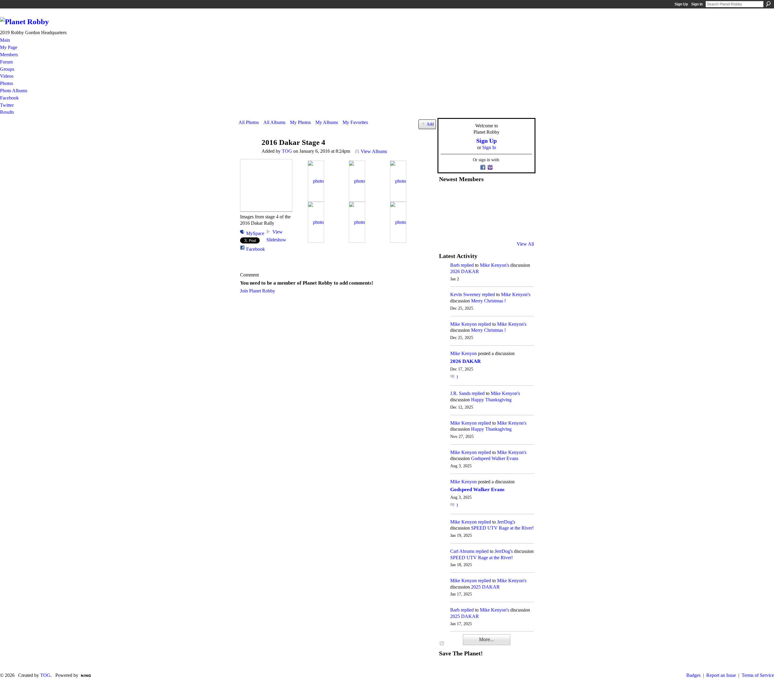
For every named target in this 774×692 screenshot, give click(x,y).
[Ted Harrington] (446, 227)
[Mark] (490, 227)
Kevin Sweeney (465, 294)
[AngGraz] (505, 211)
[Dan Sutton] (520, 195)
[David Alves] (461, 211)
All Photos (249, 122)
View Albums (374, 151)
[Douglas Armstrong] (446, 195)
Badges (693, 675)
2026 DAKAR (464, 271)
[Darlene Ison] (476, 195)
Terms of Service (758, 675)
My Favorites (355, 122)
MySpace (255, 233)
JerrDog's (506, 521)
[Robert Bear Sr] (520, 227)
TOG (287, 151)
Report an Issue (721, 675)
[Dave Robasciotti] (446, 211)
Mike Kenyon (463, 324)
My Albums (326, 122)
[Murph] (461, 227)
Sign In (697, 4)
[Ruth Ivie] (476, 211)
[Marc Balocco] (505, 195)
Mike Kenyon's (494, 265)
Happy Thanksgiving (491, 399)
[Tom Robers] (490, 211)
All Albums (274, 122)
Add (430, 124)
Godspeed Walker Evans (494, 458)
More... (486, 639)
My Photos (300, 122)
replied (467, 265)
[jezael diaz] (461, 195)
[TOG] (248, 154)
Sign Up (681, 4)
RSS (442, 643)
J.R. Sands (460, 393)
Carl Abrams (462, 551)
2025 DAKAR (485, 586)
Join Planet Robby (257, 290)
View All (525, 243)
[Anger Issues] (476, 227)
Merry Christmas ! (488, 300)
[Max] (520, 211)
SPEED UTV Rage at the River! (502, 527)
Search (768, 4)
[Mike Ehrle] (490, 195)
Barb (455, 265)
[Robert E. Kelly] (505, 227)
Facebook (255, 249)
